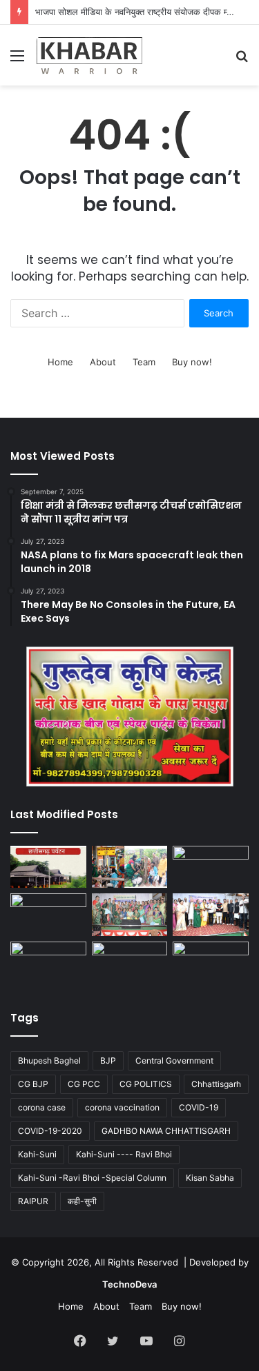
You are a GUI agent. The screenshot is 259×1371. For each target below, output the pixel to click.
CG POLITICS (145, 1084)
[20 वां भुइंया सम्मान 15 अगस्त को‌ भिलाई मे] (48, 963)
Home (60, 361)
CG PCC (84, 1084)
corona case (42, 1107)
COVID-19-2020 (50, 1131)
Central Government (174, 1060)
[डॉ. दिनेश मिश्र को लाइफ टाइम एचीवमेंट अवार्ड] (48, 914)
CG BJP (33, 1084)
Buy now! (192, 361)
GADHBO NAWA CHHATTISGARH (166, 1131)
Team (144, 361)
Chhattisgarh (216, 1084)
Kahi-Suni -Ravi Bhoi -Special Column (92, 1177)
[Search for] (242, 60)
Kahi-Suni (37, 1154)
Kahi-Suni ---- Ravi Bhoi (124, 1154)
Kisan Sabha (210, 1177)
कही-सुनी (82, 1201)
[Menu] (17, 60)
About (103, 361)
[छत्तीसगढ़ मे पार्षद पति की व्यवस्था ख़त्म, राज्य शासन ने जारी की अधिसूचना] (211, 963)
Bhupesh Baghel (49, 1060)
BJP (108, 1060)
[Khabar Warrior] (89, 55)
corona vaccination (122, 1107)
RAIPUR (33, 1201)
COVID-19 (198, 1107)
